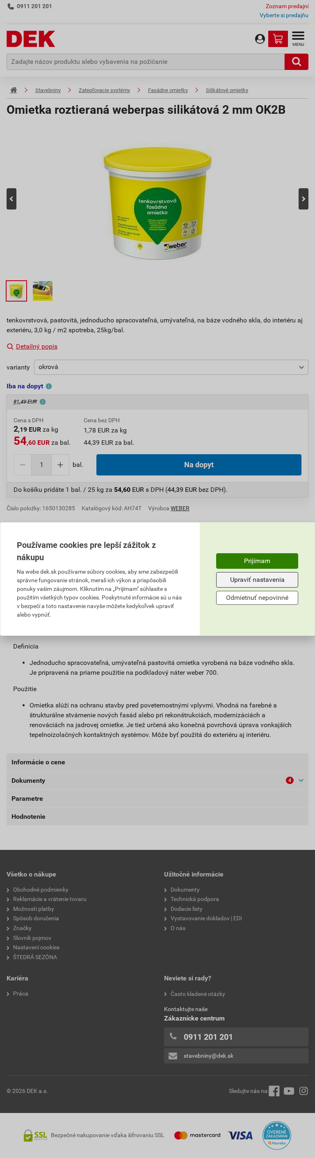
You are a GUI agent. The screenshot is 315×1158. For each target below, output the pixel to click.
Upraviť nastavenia (257, 580)
